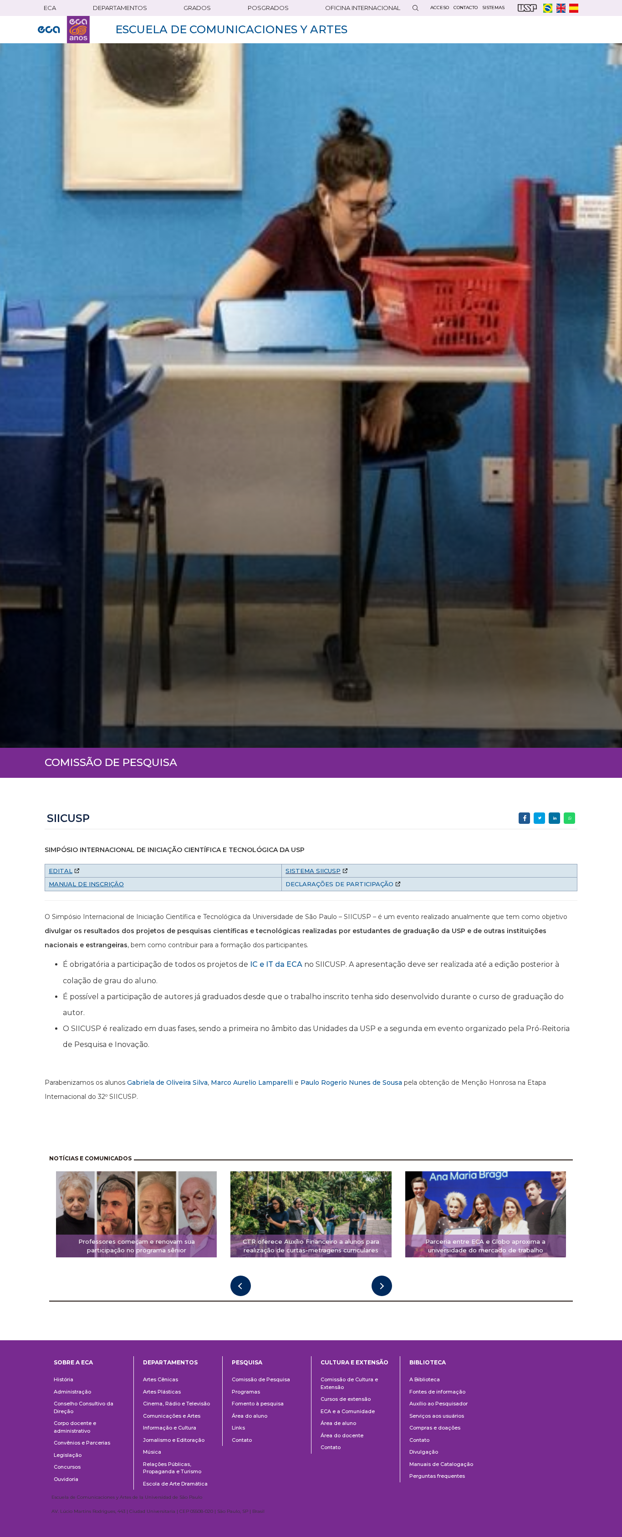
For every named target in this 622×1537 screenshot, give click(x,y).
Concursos (67, 1467)
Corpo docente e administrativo (75, 1427)
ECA (50, 7)
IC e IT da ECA (276, 964)
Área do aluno (249, 1416)
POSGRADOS (268, 7)
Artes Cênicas (160, 1379)
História (63, 1379)
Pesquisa (247, 1362)
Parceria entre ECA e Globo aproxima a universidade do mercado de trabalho (485, 1246)
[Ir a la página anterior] (240, 1286)
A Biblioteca (424, 1379)
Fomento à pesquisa (258, 1403)
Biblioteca (427, 1362)
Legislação (68, 1455)
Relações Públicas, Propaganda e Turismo (172, 1468)
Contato (242, 1440)
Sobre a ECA (73, 1362)
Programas (246, 1392)
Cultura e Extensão (354, 1362)
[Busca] (415, 8)
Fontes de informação (437, 1392)
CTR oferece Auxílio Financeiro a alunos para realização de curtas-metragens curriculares (311, 1246)
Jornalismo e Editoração (173, 1440)
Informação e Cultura (169, 1428)
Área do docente (342, 1435)
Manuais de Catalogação (441, 1464)
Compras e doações (434, 1428)
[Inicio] (64, 29)
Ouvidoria (66, 1479)
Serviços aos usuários (436, 1416)
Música (152, 1452)
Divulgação (423, 1452)
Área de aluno (338, 1423)
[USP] (527, 8)
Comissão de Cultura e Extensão (349, 1383)
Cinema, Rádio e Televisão (176, 1403)
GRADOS (197, 7)
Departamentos (170, 1362)
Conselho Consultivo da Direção (83, 1407)
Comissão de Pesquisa (261, 1379)
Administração (72, 1392)
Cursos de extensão (346, 1399)
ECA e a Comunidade (348, 1411)
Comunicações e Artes (171, 1416)
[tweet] (539, 818)
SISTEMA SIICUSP (313, 870)
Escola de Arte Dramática (175, 1484)
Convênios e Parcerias (82, 1443)
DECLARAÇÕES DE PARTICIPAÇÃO (339, 884)
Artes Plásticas (162, 1392)
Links (238, 1428)
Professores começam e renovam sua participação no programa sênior (136, 1246)
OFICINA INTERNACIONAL (362, 7)
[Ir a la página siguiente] (382, 1286)
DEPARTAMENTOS (120, 7)
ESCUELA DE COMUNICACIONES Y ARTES (231, 29)
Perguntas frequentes (437, 1476)
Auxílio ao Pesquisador (438, 1403)
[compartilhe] (524, 818)
